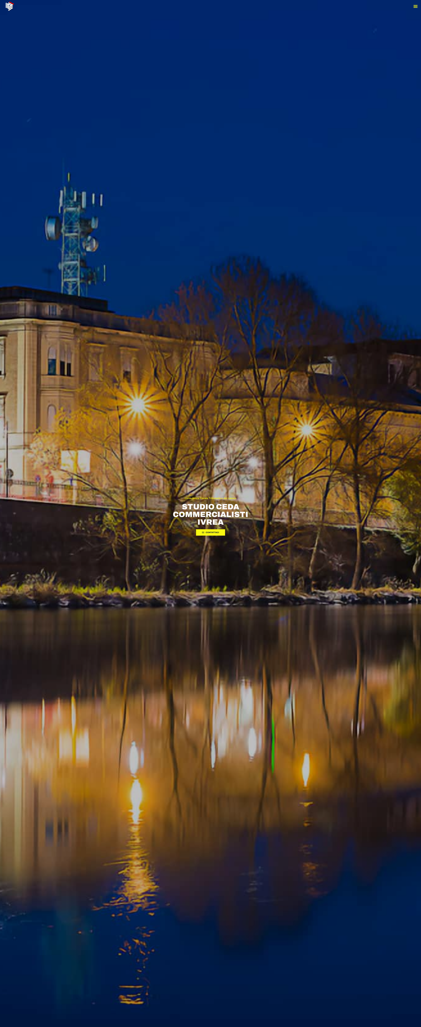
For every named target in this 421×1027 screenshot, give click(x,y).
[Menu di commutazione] (415, 6)
